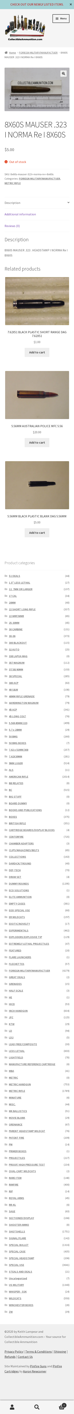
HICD (12, 1004)
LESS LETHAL (17, 1051)
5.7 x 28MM (15, 730)
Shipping (60, 1351)
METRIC (13, 1077)
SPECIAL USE (16, 1265)
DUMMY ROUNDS (19, 883)
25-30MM (14, 623)
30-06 (12, 636)
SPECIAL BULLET (19, 1245)
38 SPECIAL (15, 676)
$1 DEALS (14, 576)
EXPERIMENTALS (18, 930)
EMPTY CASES (17, 903)
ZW (11, 1312)
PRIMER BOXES (17, 1151)
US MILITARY (16, 1285)
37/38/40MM (16, 669)
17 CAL (13, 596)
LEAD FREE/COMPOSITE (23, 1044)
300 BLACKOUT (18, 643)
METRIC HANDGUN (20, 1084)
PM (10, 1144)
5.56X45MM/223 (18, 723)
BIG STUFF (15, 796)
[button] (63, 73)
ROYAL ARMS (16, 1198)
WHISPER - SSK (18, 1291)
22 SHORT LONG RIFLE (22, 609)
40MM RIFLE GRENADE (22, 696)
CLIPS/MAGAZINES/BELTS (24, 850)
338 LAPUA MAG (18, 656)
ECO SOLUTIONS (19, 890)
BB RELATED (16, 783)
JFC (11, 1017)
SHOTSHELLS (17, 1231)
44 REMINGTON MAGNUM (23, 703)
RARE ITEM (15, 1178)
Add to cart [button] (37, 352)
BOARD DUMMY (18, 803)
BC (10, 790)
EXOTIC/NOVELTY (19, 924)
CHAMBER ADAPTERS (21, 843)
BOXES (13, 817)
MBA (11, 1071)
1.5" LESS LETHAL (19, 582)
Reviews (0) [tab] (12, 226)
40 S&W (13, 689)
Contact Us (25, 1357)
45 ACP (13, 709)
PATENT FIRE (16, 1138)
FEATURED (15, 950)
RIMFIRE (13, 1184)
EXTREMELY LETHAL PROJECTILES (29, 944)
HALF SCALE (16, 990)
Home (12, 52)
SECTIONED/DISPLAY (21, 1218)
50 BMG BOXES (17, 743)
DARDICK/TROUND (20, 863)
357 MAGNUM (16, 662)
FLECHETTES (16, 964)
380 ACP (13, 683)
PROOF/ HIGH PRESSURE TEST (27, 1164)
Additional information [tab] (20, 214)
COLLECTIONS (17, 856)
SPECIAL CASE (17, 1251)
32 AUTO (14, 649)
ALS (11, 770)
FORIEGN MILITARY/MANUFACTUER (38, 52)
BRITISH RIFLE (17, 823)
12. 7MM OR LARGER (20, 589)
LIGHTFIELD (16, 1057)
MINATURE (15, 1097)
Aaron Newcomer (34, 1371)
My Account (12, 1407)
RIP (11, 1191)
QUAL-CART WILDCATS (22, 1171)
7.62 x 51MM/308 (18, 749)
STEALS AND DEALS (20, 1271)
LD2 (11, 1037)
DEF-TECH (15, 870)
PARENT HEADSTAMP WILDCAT (27, 1131)
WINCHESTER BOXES (21, 1305)
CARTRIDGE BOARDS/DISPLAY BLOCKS (32, 830)
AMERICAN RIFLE (18, 776)
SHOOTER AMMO (19, 1225)
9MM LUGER (16, 763)
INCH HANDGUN (18, 1011)
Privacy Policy (14, 1351)
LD (10, 1031)
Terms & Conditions (38, 1351)
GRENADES (15, 984)
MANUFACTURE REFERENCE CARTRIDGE (32, 1064)
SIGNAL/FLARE (17, 1238)
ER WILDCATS (17, 917)
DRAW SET (15, 877)
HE (10, 997)
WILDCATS (15, 1298)
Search (37, 1407)
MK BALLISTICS (18, 1111)
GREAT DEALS (17, 977)
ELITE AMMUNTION (20, 897)
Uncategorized (18, 1278)
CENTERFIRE (16, 837)
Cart (57, 1404)
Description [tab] (12, 203)
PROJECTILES (17, 1158)
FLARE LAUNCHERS (20, 957)
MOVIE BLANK (17, 1118)
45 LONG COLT (17, 716)
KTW (11, 1024)
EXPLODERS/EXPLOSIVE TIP (25, 937)
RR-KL (12, 1205)
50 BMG (13, 736)
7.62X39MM (15, 756)
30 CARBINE (15, 629)
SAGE (12, 1211)
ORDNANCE (15, 1124)
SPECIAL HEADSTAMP (21, 1258)
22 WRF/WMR (16, 616)
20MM (12, 602)
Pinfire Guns (38, 1366)
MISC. (12, 1104)
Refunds (10, 1357)
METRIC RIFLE (13, 183)
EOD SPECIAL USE (19, 910)
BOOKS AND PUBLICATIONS (25, 810)
